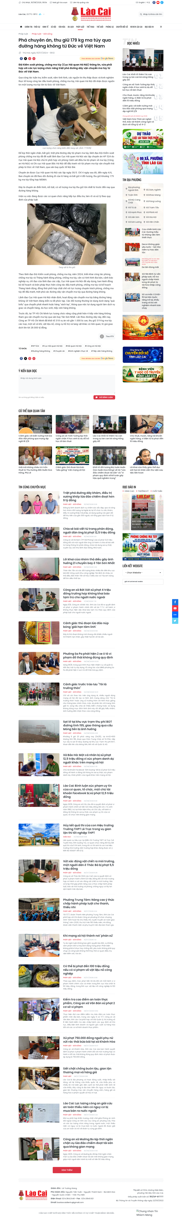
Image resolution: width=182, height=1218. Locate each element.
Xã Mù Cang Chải (134, 201)
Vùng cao (129, 491)
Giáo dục (67, 837)
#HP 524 (35, 346)
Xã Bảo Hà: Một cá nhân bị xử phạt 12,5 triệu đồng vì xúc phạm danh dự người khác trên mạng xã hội (88, 758)
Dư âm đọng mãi (150, 263)
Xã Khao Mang (153, 195)
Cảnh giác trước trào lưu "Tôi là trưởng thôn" (84, 686)
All (160, 27)
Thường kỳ (143, 491)
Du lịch (71, 26)
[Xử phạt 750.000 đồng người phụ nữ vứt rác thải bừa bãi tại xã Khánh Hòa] (39, 1047)
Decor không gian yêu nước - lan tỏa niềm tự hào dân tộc (151, 248)
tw (175, 621)
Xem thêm (66, 1170)
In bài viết (29, 58)
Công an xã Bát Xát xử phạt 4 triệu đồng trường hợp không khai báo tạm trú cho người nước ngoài (87, 593)
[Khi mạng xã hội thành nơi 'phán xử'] (39, 945)
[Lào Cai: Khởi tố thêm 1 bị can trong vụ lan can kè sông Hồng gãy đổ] (143, 59)
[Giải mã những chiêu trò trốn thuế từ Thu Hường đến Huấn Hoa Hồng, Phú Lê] (35, 455)
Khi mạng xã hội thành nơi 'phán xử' (88, 936)
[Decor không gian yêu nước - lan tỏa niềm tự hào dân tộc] (132, 247)
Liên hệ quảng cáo (81, 2)
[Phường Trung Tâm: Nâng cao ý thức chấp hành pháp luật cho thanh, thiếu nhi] (39, 909)
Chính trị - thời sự (32, 26)
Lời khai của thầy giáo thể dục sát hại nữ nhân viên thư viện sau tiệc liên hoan (146, 470)
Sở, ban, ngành (153, 189)
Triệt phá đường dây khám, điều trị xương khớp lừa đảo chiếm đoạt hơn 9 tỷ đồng (88, 496)
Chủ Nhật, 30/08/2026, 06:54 (34, 2)
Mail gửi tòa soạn (60, 2)
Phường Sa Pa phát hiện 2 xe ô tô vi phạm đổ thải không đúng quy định (88, 655)
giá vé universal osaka (134, 581)
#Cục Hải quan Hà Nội (52, 346)
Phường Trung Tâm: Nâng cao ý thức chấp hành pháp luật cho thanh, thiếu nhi (88, 903)
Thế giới (100, 26)
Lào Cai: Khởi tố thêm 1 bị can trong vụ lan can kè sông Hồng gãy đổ (138, 77)
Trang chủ (21, 27)
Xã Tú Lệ (132, 207)
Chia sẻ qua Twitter (25, 58)
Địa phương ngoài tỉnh (134, 189)
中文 (148, 2)
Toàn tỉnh (133, 195)
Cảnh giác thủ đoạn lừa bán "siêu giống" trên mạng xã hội (70, 468)
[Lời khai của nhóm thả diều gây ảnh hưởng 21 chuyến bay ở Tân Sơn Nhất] (39, 569)
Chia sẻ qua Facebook (21, 58)
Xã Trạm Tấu (152, 207)
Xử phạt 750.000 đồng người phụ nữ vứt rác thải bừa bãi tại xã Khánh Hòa (89, 1040)
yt (157, 2)
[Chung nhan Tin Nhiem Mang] (149, 1213)
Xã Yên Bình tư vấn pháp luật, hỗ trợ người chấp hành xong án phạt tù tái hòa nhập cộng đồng (151, 281)
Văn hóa (62, 26)
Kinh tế (45, 26)
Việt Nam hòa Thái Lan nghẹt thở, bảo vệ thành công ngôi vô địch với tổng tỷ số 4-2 (138, 120)
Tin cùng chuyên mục (32, 487)
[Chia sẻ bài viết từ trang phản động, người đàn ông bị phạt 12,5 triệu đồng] (39, 538)
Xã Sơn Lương (135, 222)
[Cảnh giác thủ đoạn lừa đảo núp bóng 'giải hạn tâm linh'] (39, 632)
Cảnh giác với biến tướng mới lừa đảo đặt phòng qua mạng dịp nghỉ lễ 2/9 (138, 109)
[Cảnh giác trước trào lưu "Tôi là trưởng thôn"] (39, 694)
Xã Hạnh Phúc (135, 212)
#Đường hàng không (40, 351)
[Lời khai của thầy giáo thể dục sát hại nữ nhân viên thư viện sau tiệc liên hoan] (146, 455)
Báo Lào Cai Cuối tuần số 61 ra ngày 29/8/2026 (142, 521)
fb (154, 2)
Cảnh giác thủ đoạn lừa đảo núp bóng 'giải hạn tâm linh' (86, 625)
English (142, 2)
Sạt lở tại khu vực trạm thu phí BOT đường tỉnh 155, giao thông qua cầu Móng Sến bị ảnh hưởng (88, 725)
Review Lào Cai (136, 26)
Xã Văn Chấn (152, 222)
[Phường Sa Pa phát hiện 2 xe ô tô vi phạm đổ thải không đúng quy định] (39, 663)
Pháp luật (80, 26)
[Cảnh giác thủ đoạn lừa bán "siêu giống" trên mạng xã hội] (72, 455)
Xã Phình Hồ (152, 212)
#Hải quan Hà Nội (74, 346)
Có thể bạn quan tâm (32, 410)
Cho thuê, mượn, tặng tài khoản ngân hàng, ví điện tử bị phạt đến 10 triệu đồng (139, 98)
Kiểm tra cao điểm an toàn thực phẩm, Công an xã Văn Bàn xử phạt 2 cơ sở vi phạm (89, 1003)
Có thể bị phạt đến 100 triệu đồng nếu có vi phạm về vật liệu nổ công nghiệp (87, 970)
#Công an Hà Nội (93, 346)
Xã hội (53, 26)
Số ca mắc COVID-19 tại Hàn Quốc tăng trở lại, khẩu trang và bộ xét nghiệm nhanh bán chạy (151, 301)
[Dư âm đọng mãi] (132, 262)
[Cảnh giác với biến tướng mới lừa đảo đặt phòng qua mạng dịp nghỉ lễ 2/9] (35, 424)
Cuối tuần (157, 491)
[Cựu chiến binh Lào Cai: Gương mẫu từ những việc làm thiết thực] (132, 232)
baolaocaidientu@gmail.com (70, 1202)
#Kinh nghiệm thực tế (78, 351)
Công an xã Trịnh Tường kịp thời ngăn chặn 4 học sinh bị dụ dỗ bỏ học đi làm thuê (138, 87)
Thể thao (90, 26)
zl (161, 2)
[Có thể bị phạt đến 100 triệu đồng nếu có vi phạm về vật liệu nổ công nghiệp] (39, 975)
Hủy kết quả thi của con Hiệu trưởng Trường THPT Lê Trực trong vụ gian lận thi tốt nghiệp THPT (88, 829)
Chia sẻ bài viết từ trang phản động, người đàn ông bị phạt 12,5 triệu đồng (89, 530)
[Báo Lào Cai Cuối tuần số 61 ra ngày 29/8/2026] (143, 511)
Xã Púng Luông (153, 201)
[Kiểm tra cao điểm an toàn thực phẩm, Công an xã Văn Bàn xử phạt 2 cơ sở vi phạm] (39, 1009)
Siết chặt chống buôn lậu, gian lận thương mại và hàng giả (87, 1070)
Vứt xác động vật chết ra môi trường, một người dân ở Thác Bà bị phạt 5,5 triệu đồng (89, 865)
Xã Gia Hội (151, 217)
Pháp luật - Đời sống (42, 33)
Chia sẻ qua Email (33, 58)
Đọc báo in (149, 26)
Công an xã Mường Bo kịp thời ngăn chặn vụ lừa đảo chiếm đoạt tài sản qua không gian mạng (88, 1143)
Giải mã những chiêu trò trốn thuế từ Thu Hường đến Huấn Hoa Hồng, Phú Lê (35, 470)
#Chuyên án (59, 351)
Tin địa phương (132, 179)
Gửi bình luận (106, 397)
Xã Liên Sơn (133, 217)
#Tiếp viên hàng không (101, 351)
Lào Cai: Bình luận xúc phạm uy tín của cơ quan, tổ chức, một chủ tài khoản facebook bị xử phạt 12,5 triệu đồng (88, 791)
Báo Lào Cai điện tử (91, 14)
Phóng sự (110, 26)
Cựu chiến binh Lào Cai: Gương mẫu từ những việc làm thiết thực (151, 233)
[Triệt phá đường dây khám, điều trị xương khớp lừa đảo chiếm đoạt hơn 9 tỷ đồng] (39, 502)
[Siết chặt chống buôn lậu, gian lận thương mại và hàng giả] (39, 1078)
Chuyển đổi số (122, 26)
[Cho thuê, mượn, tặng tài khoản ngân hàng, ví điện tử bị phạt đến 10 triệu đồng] (146, 424)
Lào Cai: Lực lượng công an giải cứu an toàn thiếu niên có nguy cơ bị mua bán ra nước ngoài (87, 1107)
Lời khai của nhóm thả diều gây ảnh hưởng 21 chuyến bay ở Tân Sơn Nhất (89, 561)
